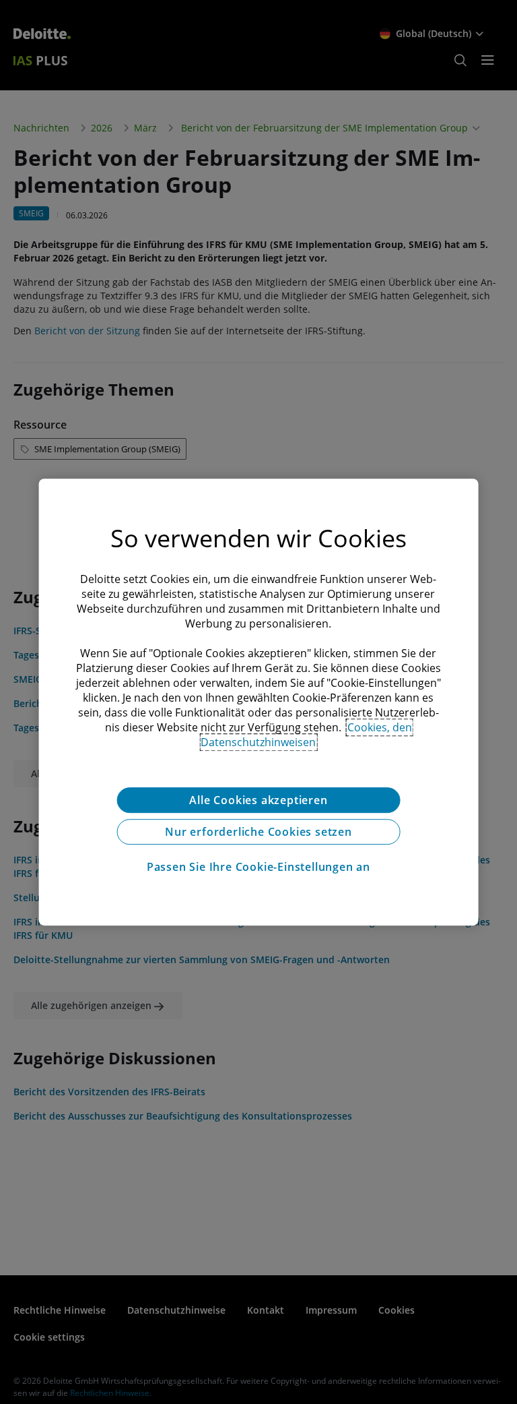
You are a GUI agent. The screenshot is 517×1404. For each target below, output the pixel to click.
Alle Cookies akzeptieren (258, 800)
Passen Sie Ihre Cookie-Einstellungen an (258, 866)
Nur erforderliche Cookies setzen (258, 831)
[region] (259, 702)
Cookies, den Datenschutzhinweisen (306, 735)
